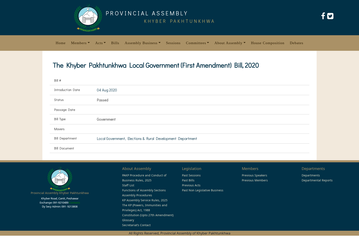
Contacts (74, 202)
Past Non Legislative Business (202, 190)
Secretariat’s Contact (136, 225)
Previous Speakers (254, 175)
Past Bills (188, 180)
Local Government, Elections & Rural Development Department (147, 138)
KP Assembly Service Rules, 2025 (144, 200)
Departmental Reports (317, 180)
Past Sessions (191, 175)
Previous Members (255, 180)
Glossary (128, 220)
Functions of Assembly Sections (144, 190)
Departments (311, 175)
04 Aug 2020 (107, 89)
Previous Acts (191, 185)
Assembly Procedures (137, 195)
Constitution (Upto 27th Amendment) (147, 215)
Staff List (128, 185)
